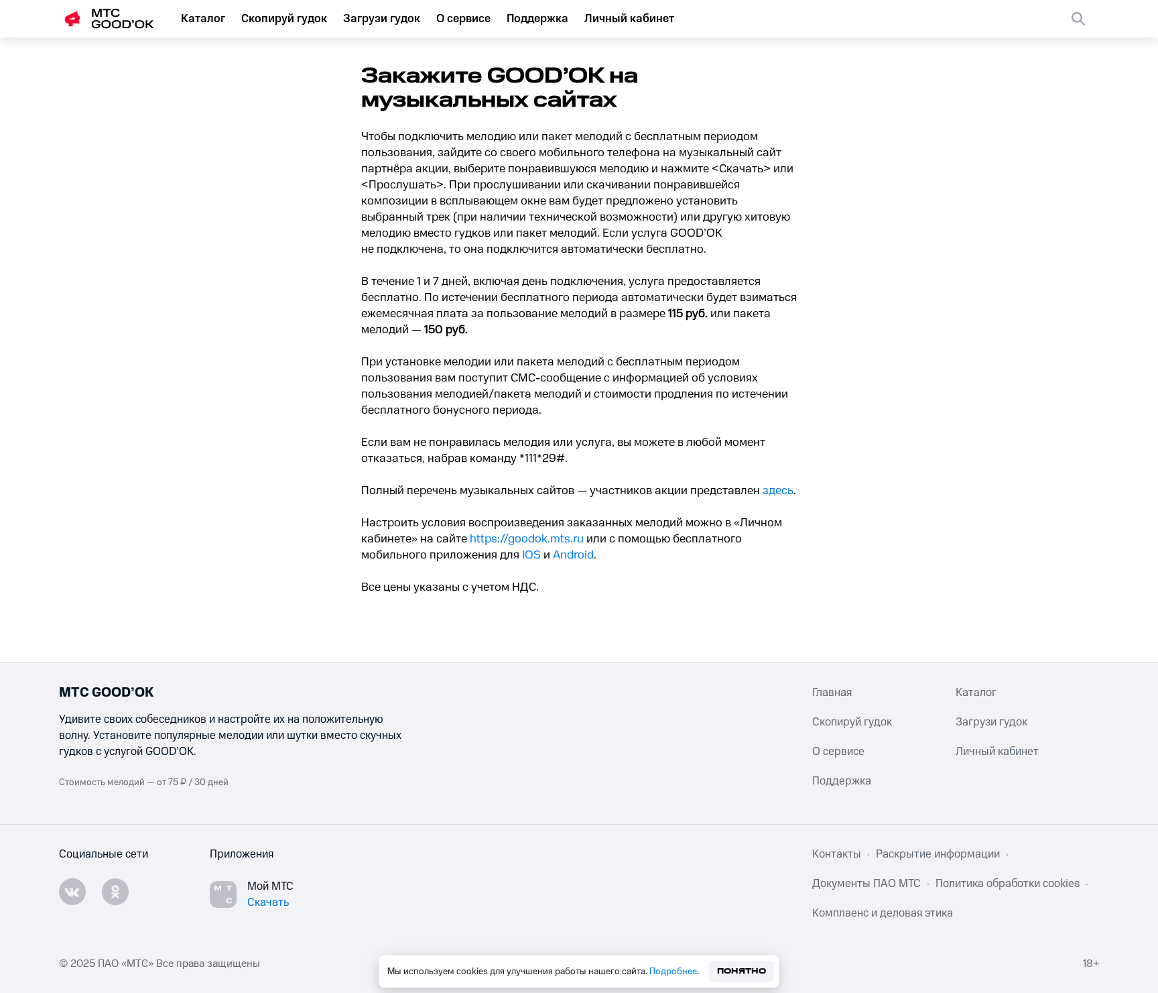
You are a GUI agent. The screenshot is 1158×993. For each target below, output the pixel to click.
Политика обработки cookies (1008, 883)
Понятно (741, 971)
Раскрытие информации (938, 854)
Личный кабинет (629, 18)
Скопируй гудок (284, 18)
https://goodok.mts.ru (527, 539)
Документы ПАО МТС (866, 883)
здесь (778, 491)
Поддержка (537, 18)
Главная (832, 692)
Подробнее (673, 971)
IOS (531, 555)
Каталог (203, 18)
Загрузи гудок (381, 18)
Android (573, 555)
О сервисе (463, 18)
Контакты (836, 854)
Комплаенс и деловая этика (882, 913)
